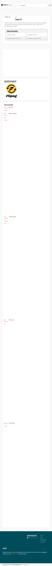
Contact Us (42, 542)
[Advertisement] (26, 63)
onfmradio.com (14, 554)
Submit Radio (43, 539)
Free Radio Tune (25, 564)
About (41, 537)
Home (41, 535)
